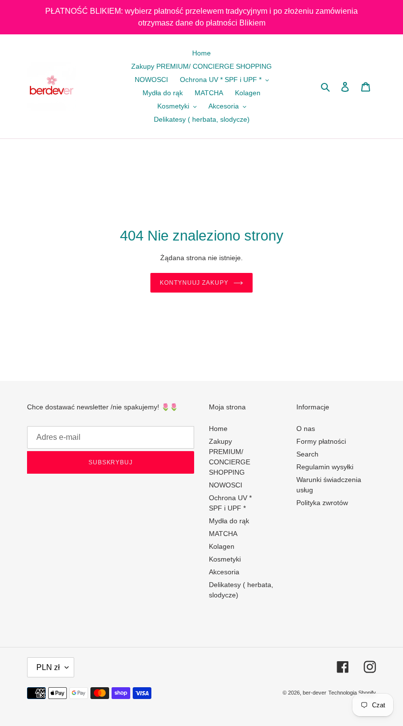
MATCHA (223, 534)
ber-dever (314, 693)
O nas (305, 428)
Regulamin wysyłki (324, 467)
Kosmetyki (225, 559)
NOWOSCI (225, 485)
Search (307, 454)
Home (218, 428)
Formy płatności (321, 441)
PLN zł (48, 667)
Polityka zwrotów (322, 503)
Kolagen (221, 546)
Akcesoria (224, 572)
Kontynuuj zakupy (194, 282)
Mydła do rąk (229, 521)
